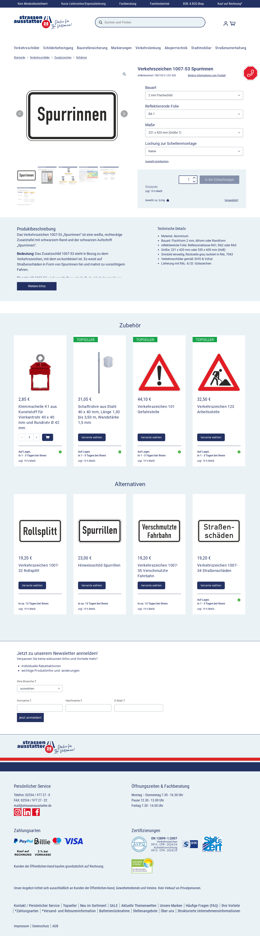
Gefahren (81, 57)
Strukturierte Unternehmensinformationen (209, 911)
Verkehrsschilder (27, 48)
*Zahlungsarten (26, 911)
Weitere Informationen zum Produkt (207, 75)
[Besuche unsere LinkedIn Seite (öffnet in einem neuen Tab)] (27, 812)
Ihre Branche (26, 681)
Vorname (24, 700)
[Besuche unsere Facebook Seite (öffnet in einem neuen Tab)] (36, 812)
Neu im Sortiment (93, 905)
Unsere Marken (171, 905)
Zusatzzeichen (63, 57)
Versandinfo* (231, 200)
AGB (55, 926)
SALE (114, 905)
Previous (19, 115)
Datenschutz (40, 926)
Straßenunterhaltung (230, 48)
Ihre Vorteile (231, 905)
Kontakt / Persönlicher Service (37, 905)
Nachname (74, 700)
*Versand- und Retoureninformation (69, 911)
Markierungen (121, 48)
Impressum (21, 926)
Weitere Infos (36, 286)
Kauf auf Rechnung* (230, 4)
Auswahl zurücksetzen (157, 161)
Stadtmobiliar (201, 48)
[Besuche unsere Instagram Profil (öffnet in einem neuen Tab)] (18, 812)
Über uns (167, 911)
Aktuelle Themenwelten (138, 905)
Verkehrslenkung (148, 48)
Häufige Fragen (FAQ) (202, 905)
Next (124, 115)
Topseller (70, 905)
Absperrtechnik (176, 48)
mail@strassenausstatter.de (32, 806)
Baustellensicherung (92, 48)
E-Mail (119, 700)
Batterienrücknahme (114, 911)
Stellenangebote (145, 911)
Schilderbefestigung (58, 48)
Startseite (19, 57)
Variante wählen (91, 437)
